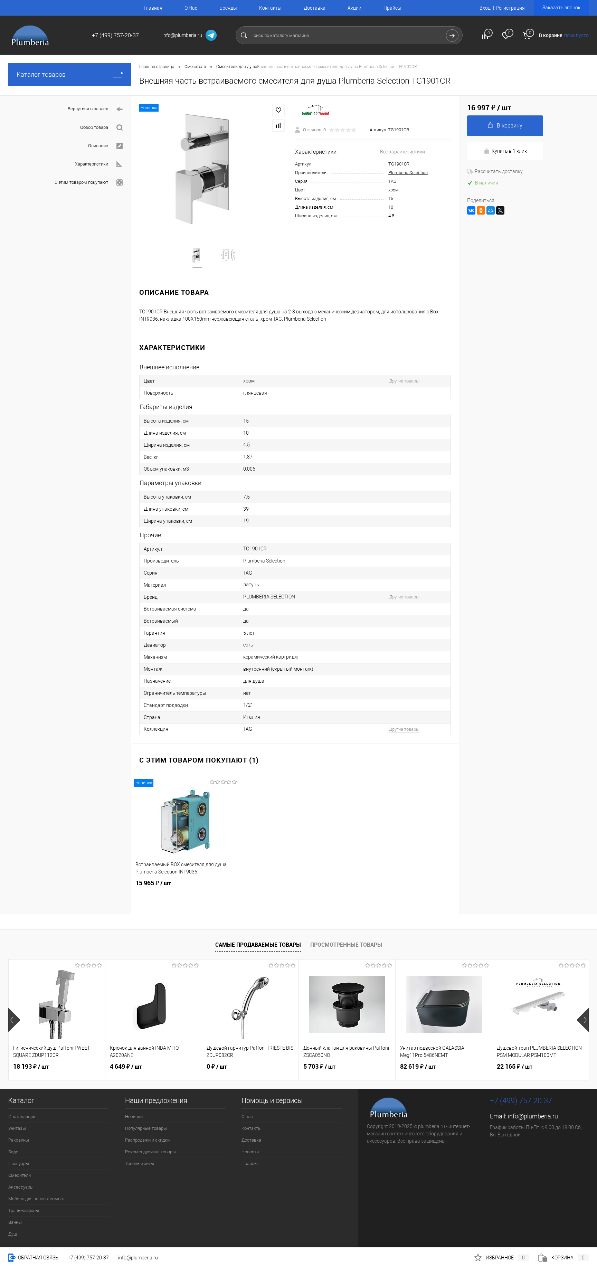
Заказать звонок (561, 7)
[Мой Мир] (490, 210)
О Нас (190, 8)
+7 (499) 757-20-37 (88, 1257)
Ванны (15, 1222)
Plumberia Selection (408, 172)
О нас (247, 1116)
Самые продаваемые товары (258, 944)
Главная (153, 8)
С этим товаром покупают (81, 182)
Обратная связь (37, 1257)
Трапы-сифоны (23, 1210)
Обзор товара (94, 127)
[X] (500, 210)
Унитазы (17, 1128)
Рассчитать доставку (499, 171)
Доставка (314, 8)
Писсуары (18, 1163)
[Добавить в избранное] (278, 110)
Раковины (18, 1140)
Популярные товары (146, 1128)
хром (393, 189)
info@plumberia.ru (533, 1116)
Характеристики (91, 164)
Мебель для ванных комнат (36, 1198)
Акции (354, 8)
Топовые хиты (139, 1163)
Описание (98, 145)
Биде (13, 1151)
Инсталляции (21, 1116)
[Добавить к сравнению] (278, 125)
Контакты (270, 8)
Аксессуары (21, 1187)
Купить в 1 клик (509, 151)
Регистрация (510, 8)
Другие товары (404, 381)
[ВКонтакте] (471, 210)
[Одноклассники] (481, 210)
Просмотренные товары (346, 944)
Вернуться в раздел (88, 108)
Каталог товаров (41, 74)
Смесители (19, 1175)
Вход (485, 8)
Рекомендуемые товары (150, 1151)
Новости (250, 1151)
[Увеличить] (213, 166)
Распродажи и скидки (147, 1140)
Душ (12, 1234)
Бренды (228, 8)
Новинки (134, 1116)
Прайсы (392, 8)
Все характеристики (402, 151)
